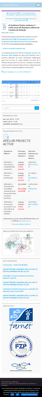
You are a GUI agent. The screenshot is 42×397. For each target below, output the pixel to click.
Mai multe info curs (25, 221)
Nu (17, 394)
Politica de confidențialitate (29, 394)
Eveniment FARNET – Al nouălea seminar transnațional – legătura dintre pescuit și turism (21, 14)
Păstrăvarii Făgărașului (10, 5)
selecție (11, 32)
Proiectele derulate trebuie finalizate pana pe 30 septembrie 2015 (21, 19)
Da (12, 394)
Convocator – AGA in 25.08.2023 (15, 265)
